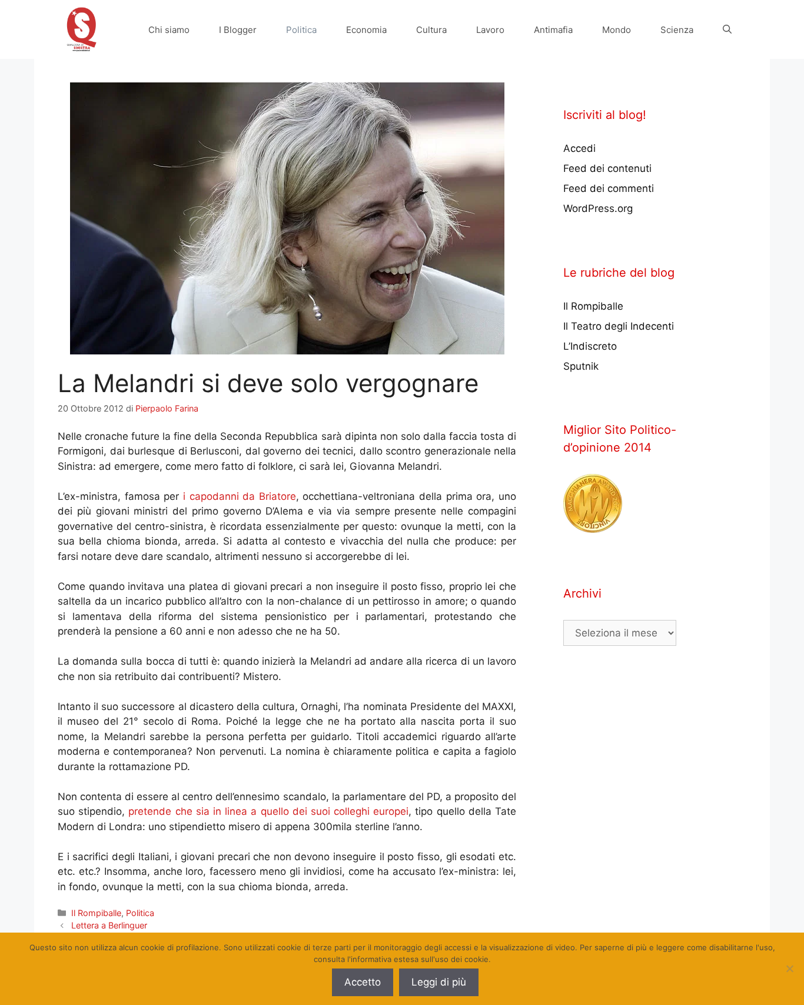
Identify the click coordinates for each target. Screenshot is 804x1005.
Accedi (579, 148)
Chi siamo (169, 29)
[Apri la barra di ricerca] (727, 29)
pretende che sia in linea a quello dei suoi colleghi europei (268, 811)
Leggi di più (438, 982)
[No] (789, 968)
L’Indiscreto (590, 346)
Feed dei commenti (608, 188)
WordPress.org (598, 208)
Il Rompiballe (96, 913)
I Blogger (238, 29)
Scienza (676, 29)
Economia (366, 29)
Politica (301, 29)
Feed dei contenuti (607, 168)
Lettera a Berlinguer (109, 925)
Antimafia (553, 29)
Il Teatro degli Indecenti (618, 326)
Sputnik (581, 366)
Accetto (362, 982)
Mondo (616, 29)
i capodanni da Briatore (239, 496)
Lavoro (490, 29)
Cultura (431, 29)
